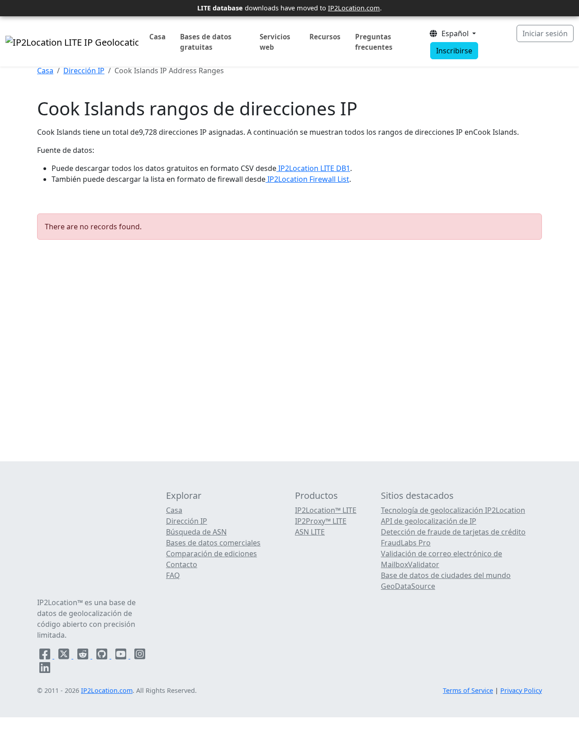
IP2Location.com (354, 7)
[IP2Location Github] (102, 656)
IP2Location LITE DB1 (313, 168)
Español (454, 33)
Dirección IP (83, 71)
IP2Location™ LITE (325, 510)
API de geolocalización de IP (428, 521)
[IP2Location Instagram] (139, 656)
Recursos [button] (325, 36)
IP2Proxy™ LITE (320, 521)
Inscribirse (454, 51)
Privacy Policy (521, 690)
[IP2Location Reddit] (83, 656)
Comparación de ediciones (211, 554)
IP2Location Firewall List (307, 179)
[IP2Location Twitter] (64, 656)
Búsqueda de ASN (196, 532)
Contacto (181, 564)
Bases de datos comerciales (213, 543)
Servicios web (275, 42)
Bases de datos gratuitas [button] (206, 42)
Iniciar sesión (545, 33)
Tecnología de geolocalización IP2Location (453, 510)
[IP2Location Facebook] (45, 656)
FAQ (173, 575)
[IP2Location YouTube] (121, 656)
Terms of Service (468, 690)
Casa (157, 36)
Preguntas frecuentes (374, 42)
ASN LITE (310, 532)
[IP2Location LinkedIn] (44, 669)
